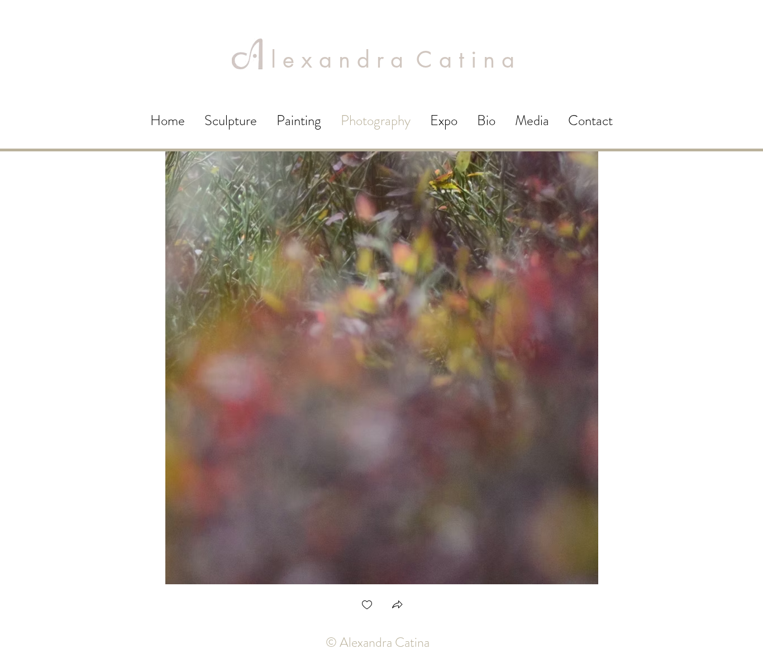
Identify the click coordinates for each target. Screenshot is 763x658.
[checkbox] (367, 606)
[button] (397, 606)
